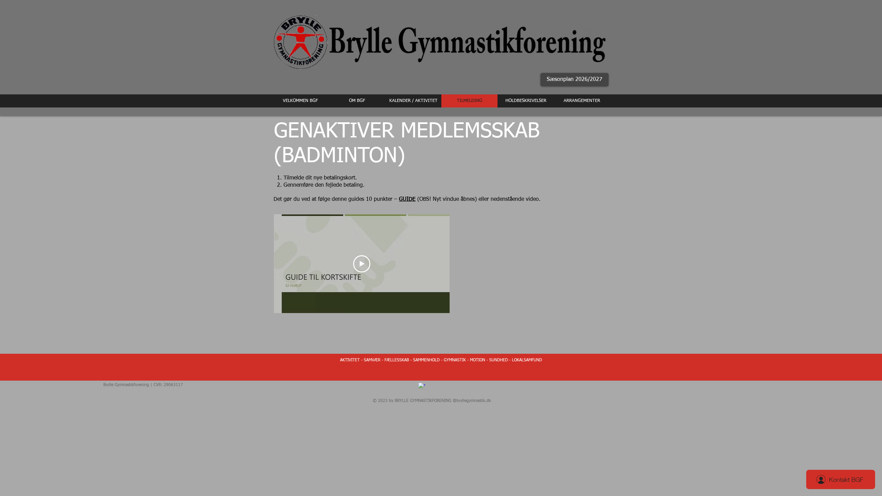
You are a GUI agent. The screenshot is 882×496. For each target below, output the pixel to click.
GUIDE (407, 199)
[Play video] (361, 263)
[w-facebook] (421, 386)
